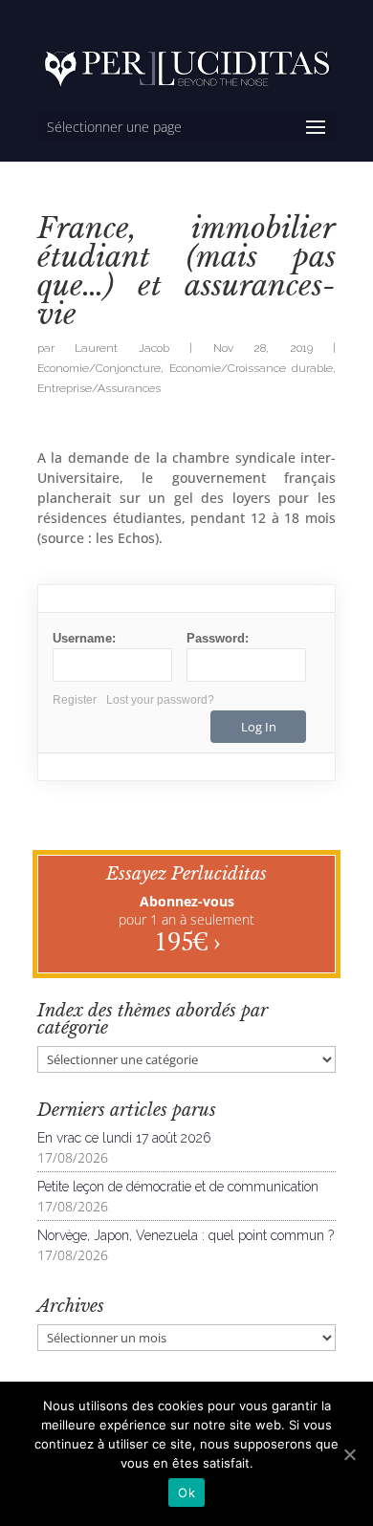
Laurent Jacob (121, 348)
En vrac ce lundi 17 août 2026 (124, 1137)
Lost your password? (160, 700)
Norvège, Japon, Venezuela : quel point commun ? (185, 1235)
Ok (186, 1492)
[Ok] (349, 1454)
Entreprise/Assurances (99, 388)
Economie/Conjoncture (99, 368)
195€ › (187, 941)
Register (75, 700)
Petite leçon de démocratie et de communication (177, 1186)
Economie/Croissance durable (251, 368)
